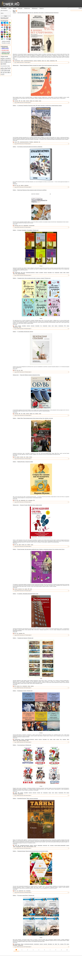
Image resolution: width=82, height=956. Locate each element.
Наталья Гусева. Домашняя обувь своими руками (31, 505)
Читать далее (15, 99)
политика (64, 739)
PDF (19, 100)
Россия (22, 739)
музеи (43, 60)
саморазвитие (25, 225)
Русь (14, 273)
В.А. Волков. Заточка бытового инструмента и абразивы (29, 146)
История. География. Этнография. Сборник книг (27, 230)
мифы (27, 740)
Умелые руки (16, 65)
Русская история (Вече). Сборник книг (25, 895)
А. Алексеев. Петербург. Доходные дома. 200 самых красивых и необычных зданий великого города (39, 105)
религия (36, 272)
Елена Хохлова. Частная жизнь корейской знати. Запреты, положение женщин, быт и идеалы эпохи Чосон (40, 549)
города (22, 60)
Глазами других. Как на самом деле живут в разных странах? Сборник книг (34, 278)
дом (21, 100)
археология (45, 845)
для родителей (31, 225)
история (38, 792)
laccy (15, 62)
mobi (25, 846)
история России (17, 60)
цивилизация (40, 845)
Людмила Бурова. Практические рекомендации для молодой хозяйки (32, 851)
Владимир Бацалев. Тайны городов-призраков (27, 798)
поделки (27, 100)
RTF (15, 500)
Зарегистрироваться (4, 18)
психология (16, 225)
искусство (32, 325)
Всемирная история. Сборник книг (24, 690)
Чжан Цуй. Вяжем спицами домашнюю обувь (30, 374)
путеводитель (52, 60)
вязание (31, 100)
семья (40, 100)
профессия (26, 185)
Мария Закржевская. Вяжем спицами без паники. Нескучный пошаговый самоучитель (39, 65)
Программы (4, 8)
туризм (68, 325)
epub (35, 846)
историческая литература (28, 60)
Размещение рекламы (6, 51)
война (64, 272)
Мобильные (34, 8)
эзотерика (52, 845)
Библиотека (27, 8)
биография (50, 272)
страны (48, 60)
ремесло (36, 100)
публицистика (20, 793)
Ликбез (14, 12)
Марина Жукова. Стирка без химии (25, 461)
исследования (18, 846)
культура (35, 60)
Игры (10, 8)
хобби (24, 100)
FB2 (56, 60)
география (41, 272)
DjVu (22, 272)
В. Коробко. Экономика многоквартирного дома (27, 593)
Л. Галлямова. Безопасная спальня (25, 331)
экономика (20, 633)
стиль (22, 370)
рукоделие (16, 100)
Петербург (39, 60)
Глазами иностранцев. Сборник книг (25, 638)
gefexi (16, 102)
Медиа (14, 8)
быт (45, 60)
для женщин (30, 500)
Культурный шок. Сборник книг (24, 745)
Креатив (20, 8)
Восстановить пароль (5, 17)
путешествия (57, 272)
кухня (53, 325)
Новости (41, 8)
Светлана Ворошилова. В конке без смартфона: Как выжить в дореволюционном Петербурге (37, 12)
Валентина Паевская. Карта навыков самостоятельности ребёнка (31, 190)
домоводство (23, 500)
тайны (68, 739)
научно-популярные (21, 273)
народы (67, 272)
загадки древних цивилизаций (59, 845)
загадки (14, 740)
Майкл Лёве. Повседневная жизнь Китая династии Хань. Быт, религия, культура (35, 418)
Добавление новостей (6, 52)
